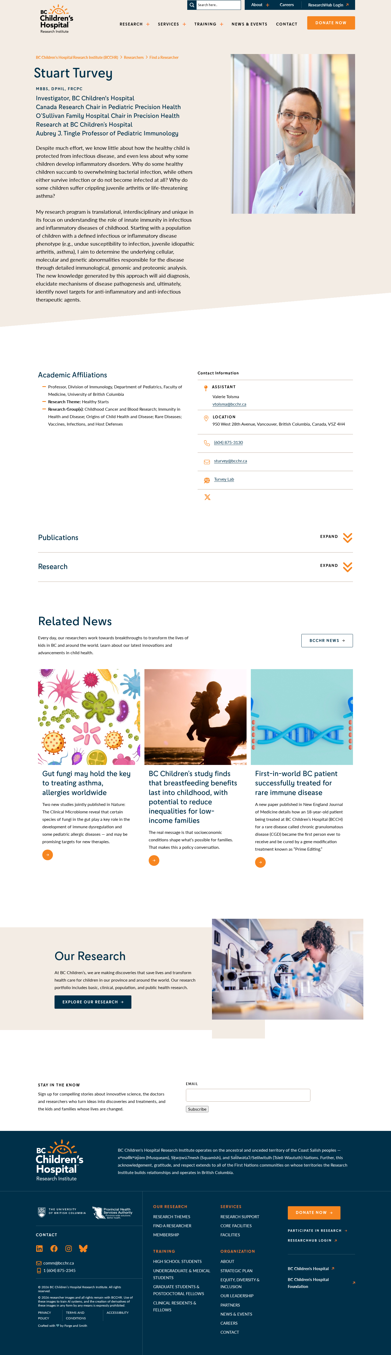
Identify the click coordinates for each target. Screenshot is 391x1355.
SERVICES (168, 24)
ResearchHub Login (325, 4)
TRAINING (205, 24)
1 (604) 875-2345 (59, 1270)
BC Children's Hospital (308, 1268)
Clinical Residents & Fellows (174, 1306)
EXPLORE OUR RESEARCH (90, 1002)
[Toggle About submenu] (268, 5)
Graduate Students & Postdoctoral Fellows (178, 1290)
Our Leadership (237, 1295)
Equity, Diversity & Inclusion (240, 1283)
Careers (287, 4)
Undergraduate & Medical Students (181, 1274)
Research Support (240, 1216)
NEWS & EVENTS (250, 24)
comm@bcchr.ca (58, 1263)
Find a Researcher (172, 1225)
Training (164, 1251)
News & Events (236, 1314)
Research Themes (171, 1216)
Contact (230, 1332)
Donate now (331, 22)
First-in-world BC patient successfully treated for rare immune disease (296, 783)
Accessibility (117, 1312)
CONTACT (287, 24)
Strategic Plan (236, 1270)
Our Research (170, 1206)
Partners (230, 1305)
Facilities (230, 1234)
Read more (69, 854)
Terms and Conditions (76, 1315)
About (257, 4)
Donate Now (311, 1212)
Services (231, 1206)
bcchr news (324, 640)
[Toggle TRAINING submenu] (222, 24)
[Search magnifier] (192, 5)
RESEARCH (131, 24)
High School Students (177, 1261)
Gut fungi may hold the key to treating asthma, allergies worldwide (86, 783)
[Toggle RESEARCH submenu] (148, 24)
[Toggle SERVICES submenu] (185, 24)
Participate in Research (315, 1231)
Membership (166, 1234)
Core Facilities (236, 1225)
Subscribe (197, 1109)
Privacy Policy (44, 1315)
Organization (238, 1251)
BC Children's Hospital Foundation (308, 1282)
